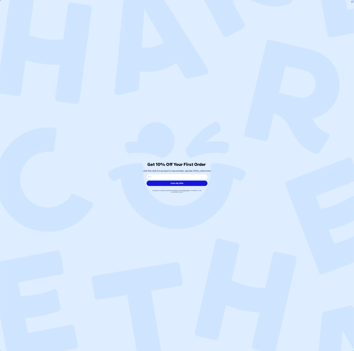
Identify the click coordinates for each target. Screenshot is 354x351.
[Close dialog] (352, 2)
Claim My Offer (177, 183)
